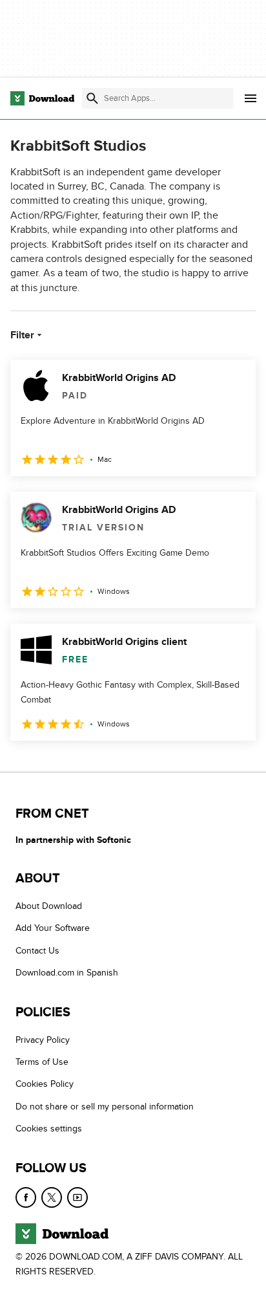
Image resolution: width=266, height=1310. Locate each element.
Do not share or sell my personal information (104, 1106)
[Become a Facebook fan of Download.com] (25, 1196)
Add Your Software (52, 927)
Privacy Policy (42, 1039)
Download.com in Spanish (66, 972)
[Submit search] (92, 98)
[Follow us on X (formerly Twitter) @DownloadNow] (51, 1196)
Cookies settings (48, 1128)
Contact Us (37, 950)
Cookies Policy (44, 1083)
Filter (22, 335)
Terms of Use (41, 1061)
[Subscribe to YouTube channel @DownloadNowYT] (77, 1196)
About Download (48, 906)
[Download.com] (42, 98)
